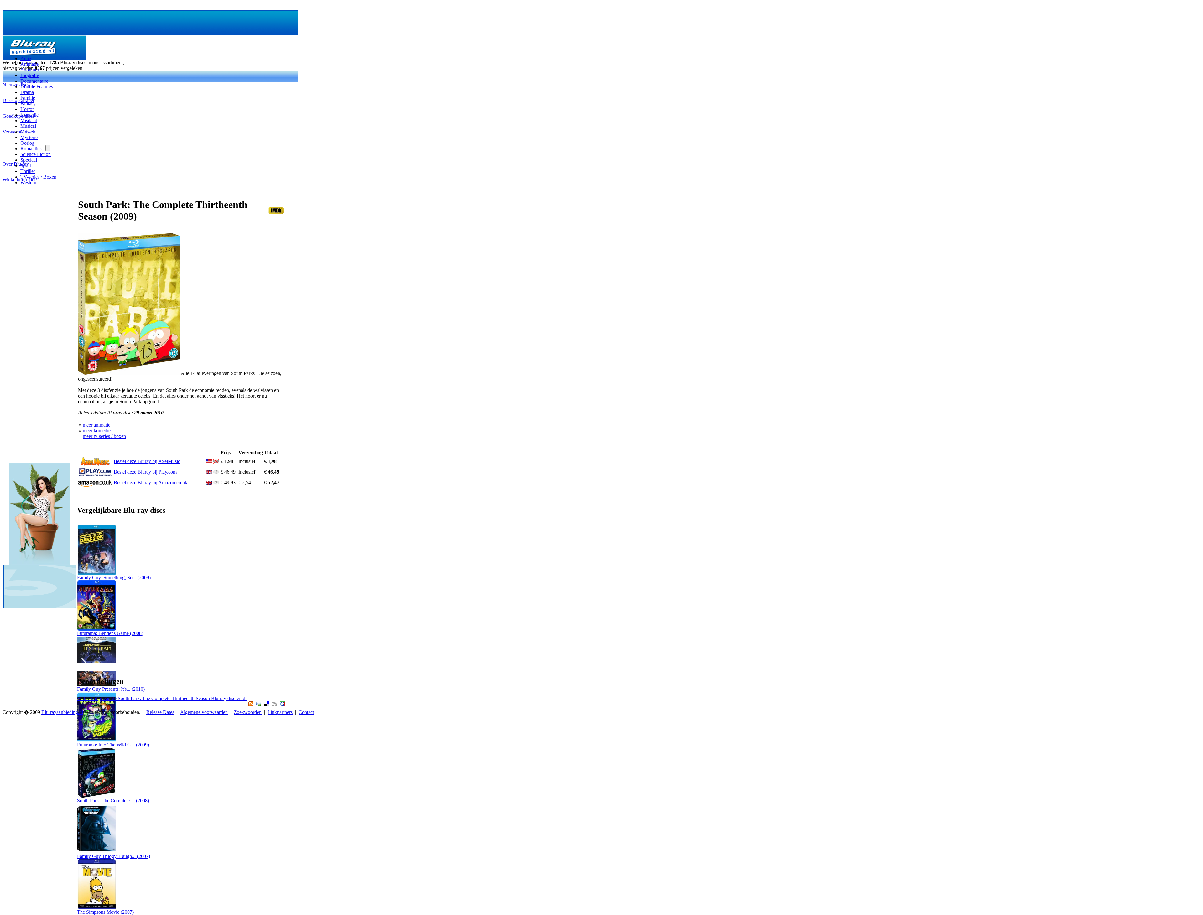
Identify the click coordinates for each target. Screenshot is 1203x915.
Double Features (36, 86)
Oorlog (27, 143)
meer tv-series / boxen (104, 436)
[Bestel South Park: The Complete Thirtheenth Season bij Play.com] (95, 475)
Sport (25, 165)
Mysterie (29, 137)
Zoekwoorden (248, 712)
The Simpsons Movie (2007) (105, 912)
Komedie (29, 114)
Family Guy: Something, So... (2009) (114, 577)
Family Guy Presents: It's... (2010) (111, 689)
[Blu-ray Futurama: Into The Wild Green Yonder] (96, 740)
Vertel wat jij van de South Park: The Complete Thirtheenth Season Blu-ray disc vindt (162, 698)
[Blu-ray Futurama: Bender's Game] (96, 629)
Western (28, 182)
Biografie (29, 75)
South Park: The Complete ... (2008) (113, 800)
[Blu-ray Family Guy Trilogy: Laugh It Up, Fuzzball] (96, 852)
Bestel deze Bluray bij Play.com (145, 472)
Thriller (27, 171)
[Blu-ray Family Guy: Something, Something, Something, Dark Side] (96, 573)
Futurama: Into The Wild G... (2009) (113, 744)
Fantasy (28, 103)
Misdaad (28, 120)
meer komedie (97, 430)
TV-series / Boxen (38, 176)
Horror (27, 109)
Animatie (29, 64)
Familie (27, 98)
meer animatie (96, 425)
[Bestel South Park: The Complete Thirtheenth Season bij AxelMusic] (95, 464)
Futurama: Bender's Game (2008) (110, 633)
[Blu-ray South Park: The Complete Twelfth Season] (96, 796)
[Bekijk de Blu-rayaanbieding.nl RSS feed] (250, 704)
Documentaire (34, 81)
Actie (25, 58)
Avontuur (29, 69)
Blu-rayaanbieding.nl (62, 712)
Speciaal (28, 160)
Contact (306, 712)
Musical (28, 126)
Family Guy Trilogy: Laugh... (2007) (113, 856)
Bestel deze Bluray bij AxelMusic (147, 461)
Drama (27, 92)
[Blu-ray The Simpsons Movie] (96, 907)
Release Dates (160, 712)
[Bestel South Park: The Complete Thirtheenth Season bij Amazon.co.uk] (95, 485)
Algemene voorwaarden (204, 712)
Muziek (27, 131)
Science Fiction (35, 154)
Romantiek (31, 148)
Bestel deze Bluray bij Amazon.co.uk (150, 482)
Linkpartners (280, 712)
